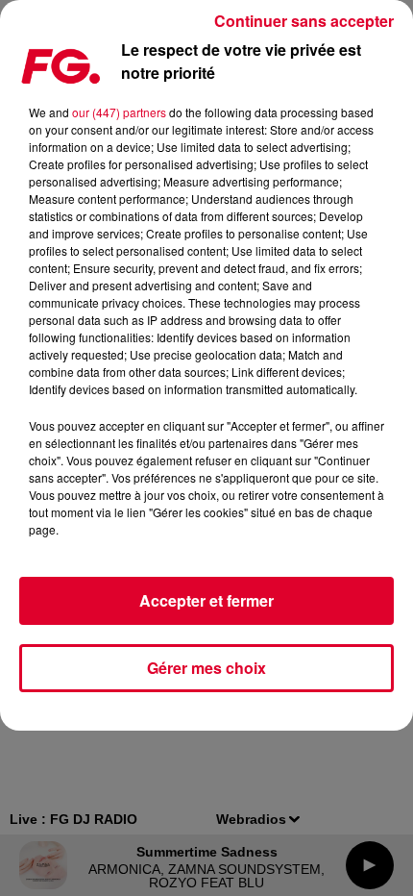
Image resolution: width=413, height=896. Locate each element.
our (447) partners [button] (119, 112)
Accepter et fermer (206, 600)
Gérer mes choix (206, 668)
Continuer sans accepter (304, 21)
